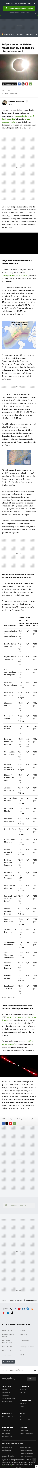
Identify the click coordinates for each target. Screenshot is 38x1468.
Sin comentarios (10, 84)
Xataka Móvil (6, 1393)
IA (36, 34)
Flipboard (26, 83)
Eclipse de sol (23, 1119)
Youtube (19, 1308)
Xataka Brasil (6, 1450)
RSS (32, 1308)
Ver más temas (8, 1362)
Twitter (23, 83)
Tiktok (12, 1312)
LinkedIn (8, 1312)
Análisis (22, 1330)
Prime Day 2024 (7, 1347)
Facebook (19, 83)
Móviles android (7, 1351)
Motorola (20, 34)
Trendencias (6, 1430)
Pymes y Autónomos (26, 1433)
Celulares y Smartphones (7, 1342)
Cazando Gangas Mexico (8, 1335)
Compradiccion (7, 1436)
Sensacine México (26, 1450)
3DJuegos (23, 1390)
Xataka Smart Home (9, 1398)
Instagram (23, 1308)
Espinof (22, 1406)
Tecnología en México (27, 1347)
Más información (7, 1466)
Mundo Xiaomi (7, 1401)
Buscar (35, 1370)
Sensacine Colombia (26, 1453)
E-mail (30, 83)
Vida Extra (23, 1393)
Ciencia (34, 1119)
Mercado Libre (9, 34)
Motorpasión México (26, 1456)
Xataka (4, 1390)
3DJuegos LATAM (25, 1447)
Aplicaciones (24, 1341)
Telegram (27, 1308)
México (22, 1351)
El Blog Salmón (24, 1430)
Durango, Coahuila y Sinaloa (14, 275)
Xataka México (7, 1447)
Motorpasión (24, 1417)
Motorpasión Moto (26, 1420)
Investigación (7, 1330)
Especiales (23, 1334)
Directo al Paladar (8, 1417)
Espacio (12, 1119)
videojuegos (6, 1355)
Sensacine (23, 1403)
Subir (30, 1379)
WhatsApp (29, 34)
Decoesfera (6, 1433)
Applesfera (5, 1396)
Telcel (22, 1355)
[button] (18, 101)
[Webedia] (8, 1380)
